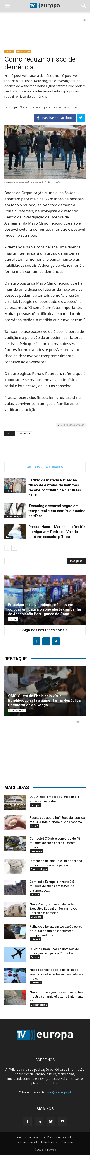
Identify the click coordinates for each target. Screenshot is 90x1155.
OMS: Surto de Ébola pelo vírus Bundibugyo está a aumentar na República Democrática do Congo (44, 700)
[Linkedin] (39, 1121)
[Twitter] (51, 1121)
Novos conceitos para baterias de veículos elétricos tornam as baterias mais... (56, 974)
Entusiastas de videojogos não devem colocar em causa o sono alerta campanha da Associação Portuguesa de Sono (44, 609)
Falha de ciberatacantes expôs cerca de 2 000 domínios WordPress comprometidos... (56, 931)
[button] (84, 6)
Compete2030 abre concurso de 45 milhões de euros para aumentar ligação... (55, 843)
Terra (9, 537)
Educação (36, 916)
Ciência (9, 51)
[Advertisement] (45, 32)
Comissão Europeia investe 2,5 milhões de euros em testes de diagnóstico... (52, 886)
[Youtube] (62, 1121)
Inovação (36, 982)
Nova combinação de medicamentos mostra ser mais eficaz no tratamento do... (57, 996)
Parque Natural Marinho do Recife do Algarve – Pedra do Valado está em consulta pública (56, 531)
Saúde (12, 619)
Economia (36, 851)
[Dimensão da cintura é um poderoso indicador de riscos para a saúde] (15, 866)
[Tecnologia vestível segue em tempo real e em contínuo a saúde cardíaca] (15, 510)
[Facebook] (27, 1121)
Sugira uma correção (72, 424)
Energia (35, 805)
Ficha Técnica (49, 1142)
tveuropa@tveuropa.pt (36, 107)
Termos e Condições (27, 1137)
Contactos (68, 1142)
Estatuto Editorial (26, 1142)
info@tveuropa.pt (59, 1092)
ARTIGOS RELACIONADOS (45, 467)
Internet (35, 939)
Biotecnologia (23, 51)
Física (9, 490)
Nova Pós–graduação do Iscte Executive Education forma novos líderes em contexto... (54, 908)
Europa (35, 894)
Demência (24, 433)
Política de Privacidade (58, 1137)
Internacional (16, 710)
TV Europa (10, 107)
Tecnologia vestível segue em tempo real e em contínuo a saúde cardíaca (56, 511)
